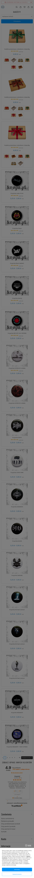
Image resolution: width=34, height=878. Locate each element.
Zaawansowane (17, 874)
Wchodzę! (17, 869)
